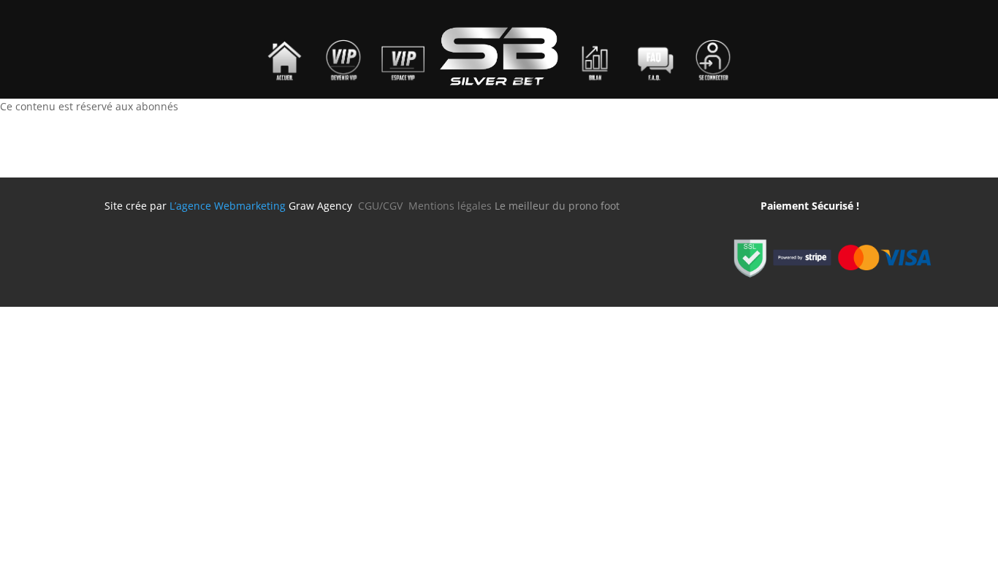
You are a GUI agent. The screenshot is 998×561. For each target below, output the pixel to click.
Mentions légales (450, 206)
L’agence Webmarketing (227, 206)
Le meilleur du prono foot (557, 206)
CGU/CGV (383, 206)
